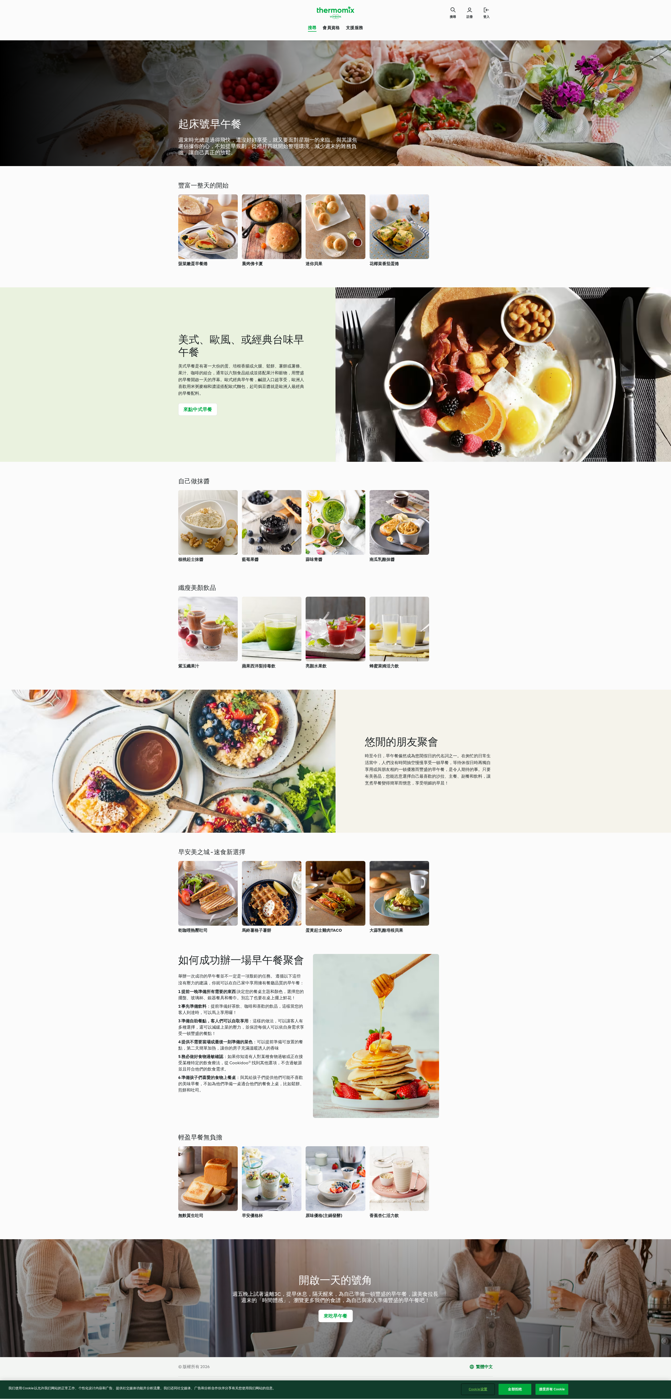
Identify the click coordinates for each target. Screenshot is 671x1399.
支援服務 (354, 27)
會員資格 (331, 27)
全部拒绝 (515, 1389)
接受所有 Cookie (552, 1389)
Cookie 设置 (478, 1389)
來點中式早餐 (197, 409)
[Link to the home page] (335, 12)
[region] (335, 1389)
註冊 (470, 17)
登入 (486, 17)
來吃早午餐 (336, 1316)
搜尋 (312, 27)
